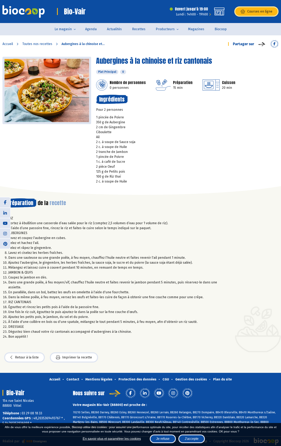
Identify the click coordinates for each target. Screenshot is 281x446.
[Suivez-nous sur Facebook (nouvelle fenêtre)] (5, 202)
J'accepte (192, 438)
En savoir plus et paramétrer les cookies (112, 438)
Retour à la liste (27, 357)
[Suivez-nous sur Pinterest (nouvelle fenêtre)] (5, 243)
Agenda (91, 29)
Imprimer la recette (77, 357)
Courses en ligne (259, 11)
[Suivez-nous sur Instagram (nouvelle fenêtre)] (5, 233)
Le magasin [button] (63, 29)
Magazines (196, 29)
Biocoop (221, 29)
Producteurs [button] (165, 29)
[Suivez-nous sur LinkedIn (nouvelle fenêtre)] (5, 213)
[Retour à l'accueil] (23, 11)
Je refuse (163, 438)
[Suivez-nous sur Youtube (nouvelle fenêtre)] (5, 223)
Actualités (114, 29)
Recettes (138, 29)
